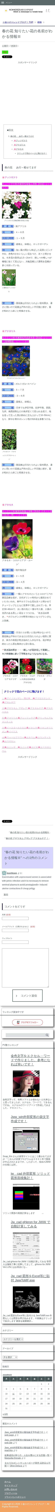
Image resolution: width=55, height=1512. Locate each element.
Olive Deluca (16, 1466)
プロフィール (10, 1493)
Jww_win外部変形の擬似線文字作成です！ (25, 1432)
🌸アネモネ (18, 149)
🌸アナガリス (19, 145)
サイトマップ (10, 1485)
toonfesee (12, 873)
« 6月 (5, 1414)
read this (9, 1450)
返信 (6, 894)
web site (8, 1443)
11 (13, 1394)
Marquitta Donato (13, 1458)
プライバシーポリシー (15, 1497)
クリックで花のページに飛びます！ (32, 153)
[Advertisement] (27, 91)
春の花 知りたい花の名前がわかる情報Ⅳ (29, 832)
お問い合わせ (10, 1489)
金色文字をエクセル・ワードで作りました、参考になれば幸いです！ (30, 1060)
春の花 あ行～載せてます (22, 136)
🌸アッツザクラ (20, 141)
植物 (5, 52)
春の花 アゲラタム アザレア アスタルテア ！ (27, 838)
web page (9, 1435)
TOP (19, 22)
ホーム (7, 1482)
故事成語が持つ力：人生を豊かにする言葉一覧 (27, 1455)
